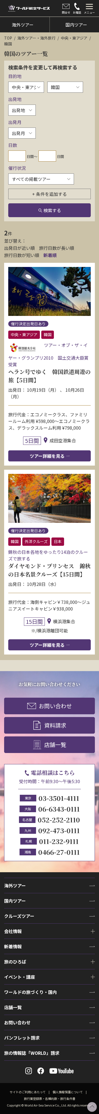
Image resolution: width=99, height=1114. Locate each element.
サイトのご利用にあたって (28, 1092)
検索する (52, 210)
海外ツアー (15, 885)
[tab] (89, 8)
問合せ (66, 12)
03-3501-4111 (58, 798)
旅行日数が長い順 (56, 248)
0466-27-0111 (59, 852)
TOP (8, 38)
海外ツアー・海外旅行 (36, 38)
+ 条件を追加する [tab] (49, 194)
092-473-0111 (59, 830)
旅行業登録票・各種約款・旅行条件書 (49, 1098)
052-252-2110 (59, 819)
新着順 (50, 255)
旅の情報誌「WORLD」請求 (31, 1053)
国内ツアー (15, 900)
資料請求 (55, 725)
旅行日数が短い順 (21, 255)
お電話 (77, 12)
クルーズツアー (19, 916)
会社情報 (13, 931)
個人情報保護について (68, 1092)
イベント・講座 (19, 976)
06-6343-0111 (59, 809)
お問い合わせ (55, 706)
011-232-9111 (59, 841)
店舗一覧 (55, 745)
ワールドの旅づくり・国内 (30, 992)
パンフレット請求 (22, 1037)
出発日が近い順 (19, 248)
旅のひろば (15, 961)
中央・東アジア (74, 38)
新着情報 (13, 946)
